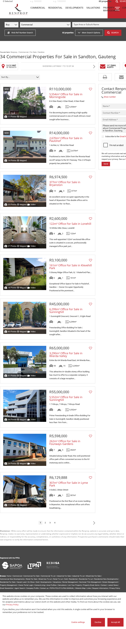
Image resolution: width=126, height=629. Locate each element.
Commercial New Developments (12, 579)
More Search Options (91, 32)
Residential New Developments (106, 579)
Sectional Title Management (90, 582)
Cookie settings (78, 622)
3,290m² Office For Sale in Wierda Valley (65, 354)
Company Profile (32, 588)
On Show (31, 582)
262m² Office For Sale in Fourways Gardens (64, 442)
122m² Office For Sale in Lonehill (70, 223)
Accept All (115, 622)
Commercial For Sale (31, 576)
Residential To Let (86, 579)
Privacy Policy (114, 588)
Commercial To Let (48, 576)
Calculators (62, 585)
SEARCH (115, 32)
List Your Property (75, 585)
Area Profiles (51, 585)
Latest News (113, 585)
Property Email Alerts (91, 585)
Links (89, 588)
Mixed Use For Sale (93, 576)
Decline (98, 622)
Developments (46, 582)
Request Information (100, 588)
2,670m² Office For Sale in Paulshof (65, 139)
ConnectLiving (39, 585)
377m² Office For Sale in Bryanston (64, 183)
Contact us (44, 588)
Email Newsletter (6, 588)
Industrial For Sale (64, 576)
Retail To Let (58, 579)
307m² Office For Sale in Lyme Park (68, 484)
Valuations (57, 582)
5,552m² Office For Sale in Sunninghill (65, 398)
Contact (104, 585)
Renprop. (14, 52)
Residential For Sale (7, 582)
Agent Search (20, 588)
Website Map (80, 588)
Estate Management (110, 582)
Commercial (23, 52)
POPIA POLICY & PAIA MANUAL (62, 588)
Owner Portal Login (25, 585)
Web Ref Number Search (22, 32)
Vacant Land (21, 582)
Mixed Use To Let (45, 579)
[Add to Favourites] (90, 89)
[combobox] (15, 1)
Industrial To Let (78, 576)
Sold (66, 579)
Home (9, 576)
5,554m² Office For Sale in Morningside (65, 95)
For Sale (33, 52)
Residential (73, 579)
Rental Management (70, 582)
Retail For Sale (31, 579)
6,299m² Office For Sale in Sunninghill (65, 310)
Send (106, 164)
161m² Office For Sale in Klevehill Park (70, 266)
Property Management (8, 585)
